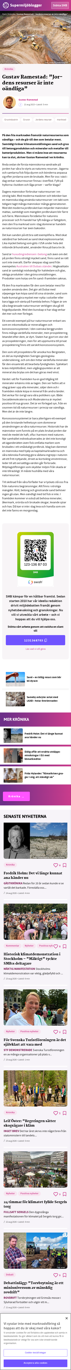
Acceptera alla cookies (36, 1363)
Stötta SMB (60, 5)
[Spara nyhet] (64, 865)
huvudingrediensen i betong (29, 254)
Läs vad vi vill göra (36, 648)
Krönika (11, 14)
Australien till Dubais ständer (34, 266)
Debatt (9, 1275)
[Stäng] (67, 1318)
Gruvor (26, 119)
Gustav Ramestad (28, 100)
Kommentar (12, 946)
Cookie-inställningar (35, 1353)
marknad (61, 119)
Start (4, 14)
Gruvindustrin (11, 119)
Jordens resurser (43, 119)
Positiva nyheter (48, 946)
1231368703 (33, 640)
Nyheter (29, 946)
